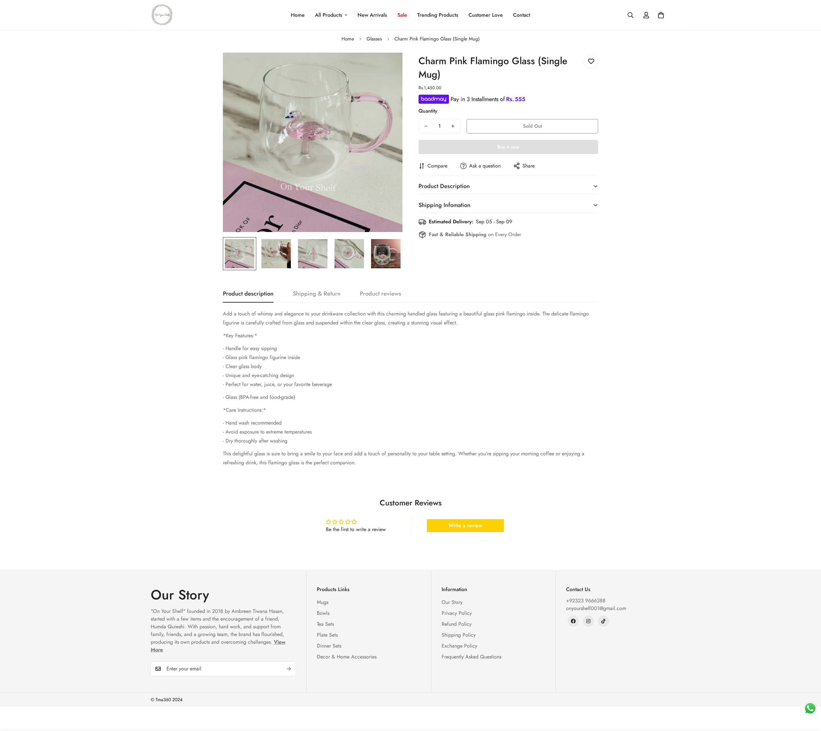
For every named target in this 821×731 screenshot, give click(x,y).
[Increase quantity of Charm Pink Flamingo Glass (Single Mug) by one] (453, 126)
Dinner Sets (329, 645)
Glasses (374, 38)
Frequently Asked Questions (471, 656)
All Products (328, 15)
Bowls (323, 613)
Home (298, 15)
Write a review (465, 525)
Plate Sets (327, 635)
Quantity (428, 111)
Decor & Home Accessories (347, 656)
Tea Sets (325, 624)
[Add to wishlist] (591, 61)
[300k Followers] (573, 621)
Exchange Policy (459, 645)
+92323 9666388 (585, 600)
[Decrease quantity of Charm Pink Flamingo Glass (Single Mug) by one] (426, 126)
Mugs (322, 602)
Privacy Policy (457, 613)
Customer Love (486, 15)
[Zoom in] (389, 66)
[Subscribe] (289, 668)
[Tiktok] (603, 621)
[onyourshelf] (162, 15)
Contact (521, 15)
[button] (661, 15)
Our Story (452, 602)
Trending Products (437, 15)
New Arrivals (372, 15)
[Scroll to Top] (808, 696)
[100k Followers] (588, 621)
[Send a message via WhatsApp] (810, 708)
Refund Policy (456, 624)
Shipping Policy (459, 635)
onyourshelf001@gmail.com (596, 608)
